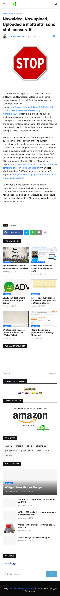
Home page (8, 14)
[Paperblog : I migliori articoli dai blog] (10, 565)
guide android (10, 450)
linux (47, 450)
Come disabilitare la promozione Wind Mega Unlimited (42, 332)
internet (19, 14)
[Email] (39, 232)
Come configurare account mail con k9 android (36, 526)
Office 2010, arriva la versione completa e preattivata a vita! (37, 513)
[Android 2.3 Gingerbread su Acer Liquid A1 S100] (9, 502)
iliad (39, 450)
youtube (8, 455)
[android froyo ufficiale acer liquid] (9, 540)
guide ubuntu (27, 450)
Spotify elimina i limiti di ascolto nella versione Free (15, 266)
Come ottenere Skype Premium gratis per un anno (42, 268)
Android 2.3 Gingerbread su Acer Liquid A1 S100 (37, 500)
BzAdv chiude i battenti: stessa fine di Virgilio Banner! (14, 300)
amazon (8, 446)
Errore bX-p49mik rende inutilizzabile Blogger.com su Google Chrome (43, 300)
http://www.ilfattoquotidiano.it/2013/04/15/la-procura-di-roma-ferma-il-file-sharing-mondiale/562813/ (29, 110)
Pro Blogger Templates (24, 588)
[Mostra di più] (45, 232)
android (19, 446)
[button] (4, 4)
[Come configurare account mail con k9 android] (9, 528)
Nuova (7, 373)
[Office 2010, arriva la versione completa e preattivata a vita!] (9, 515)
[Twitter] (26, 232)
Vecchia (52, 373)
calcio (29, 446)
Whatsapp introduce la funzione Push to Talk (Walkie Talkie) (14, 332)
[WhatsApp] (33, 232)
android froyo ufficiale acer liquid (34, 537)
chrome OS (41, 446)
